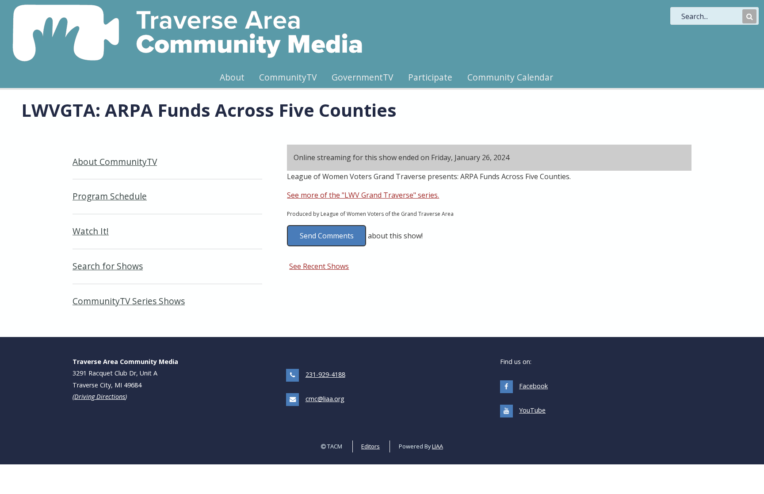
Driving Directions (99, 396)
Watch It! (91, 231)
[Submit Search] (749, 16)
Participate (430, 77)
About (232, 77)
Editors (370, 446)
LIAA (437, 446)
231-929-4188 (325, 374)
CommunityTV (288, 77)
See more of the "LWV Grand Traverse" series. (363, 195)
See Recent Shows (319, 266)
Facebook (533, 386)
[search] (710, 16)
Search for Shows (108, 266)
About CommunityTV (115, 162)
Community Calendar (510, 77)
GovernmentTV (362, 77)
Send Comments (327, 236)
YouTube (532, 410)
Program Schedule (110, 196)
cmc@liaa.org (325, 398)
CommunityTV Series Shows (129, 301)
